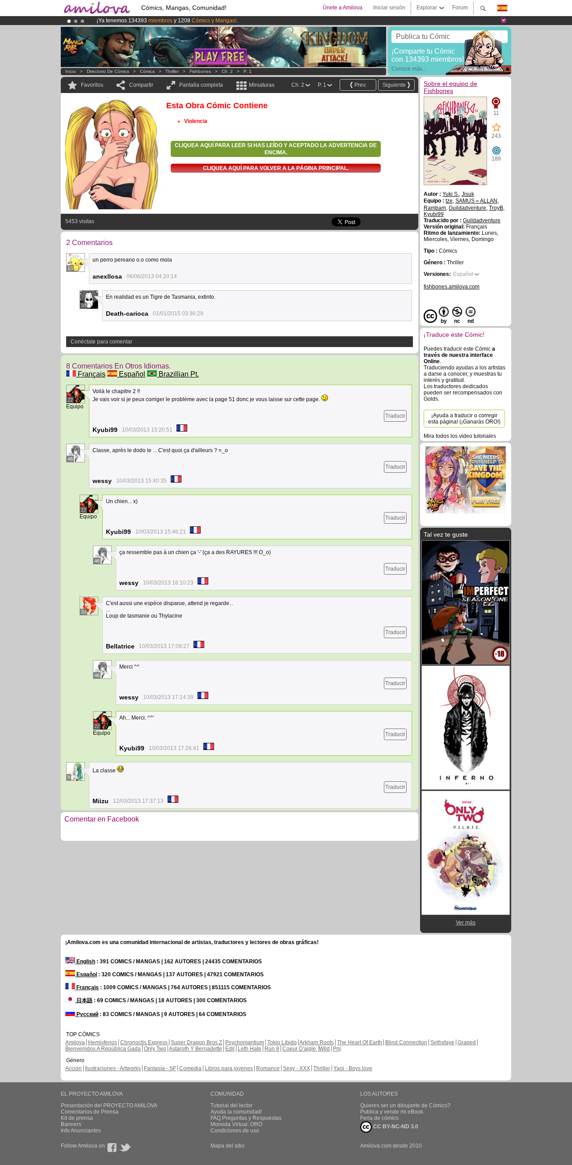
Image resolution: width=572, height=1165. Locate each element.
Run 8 (272, 1049)
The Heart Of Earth (359, 1042)
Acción (73, 1068)
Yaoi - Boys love (352, 1068)
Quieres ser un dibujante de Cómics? (405, 1105)
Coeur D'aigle (299, 1049)
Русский (86, 1014)
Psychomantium (244, 1042)
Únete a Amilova (342, 7)
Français (90, 374)
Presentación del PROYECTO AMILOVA (109, 1105)
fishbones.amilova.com (451, 287)
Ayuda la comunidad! (236, 1112)
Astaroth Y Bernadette (195, 1049)
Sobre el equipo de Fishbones (450, 87)
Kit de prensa (77, 1118)
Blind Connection (406, 1042)
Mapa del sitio (227, 1146)
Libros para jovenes (229, 1068)
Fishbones (200, 71)
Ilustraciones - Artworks (113, 1068)
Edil (230, 1049)
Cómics (148, 71)
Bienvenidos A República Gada (103, 1049)
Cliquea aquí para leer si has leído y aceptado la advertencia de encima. (276, 149)
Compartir (141, 85)
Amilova (75, 1042)
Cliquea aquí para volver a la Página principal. (276, 168)
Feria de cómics (379, 1118)
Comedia (190, 1068)
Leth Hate (249, 1049)
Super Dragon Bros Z (196, 1042)
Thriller (172, 71)
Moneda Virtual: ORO (236, 1124)
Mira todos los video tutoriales (460, 436)
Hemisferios (102, 1042)
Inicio (70, 71)
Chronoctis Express (144, 1042)
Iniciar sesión (389, 7)
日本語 (84, 1000)
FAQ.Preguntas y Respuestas (246, 1118)
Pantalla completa (201, 85)
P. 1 (248, 71)
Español (131, 374)
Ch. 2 (227, 71)
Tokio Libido (282, 1042)
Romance (268, 1068)
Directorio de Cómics (108, 71)
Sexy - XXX (296, 1068)
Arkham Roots (316, 1042)
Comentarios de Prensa (89, 1112)
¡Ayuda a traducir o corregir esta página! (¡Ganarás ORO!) (464, 418)
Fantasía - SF (160, 1068)
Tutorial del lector (231, 1105)
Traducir (395, 416)
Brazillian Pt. (178, 374)
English (85, 961)
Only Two (155, 1049)
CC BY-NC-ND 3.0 (395, 1126)
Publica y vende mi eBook (391, 1112)
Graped (467, 1042)
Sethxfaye (442, 1042)
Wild (324, 1049)
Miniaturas (261, 85)
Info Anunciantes (81, 1130)
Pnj (337, 1049)
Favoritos (92, 85)
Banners (71, 1124)
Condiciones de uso (234, 1130)
